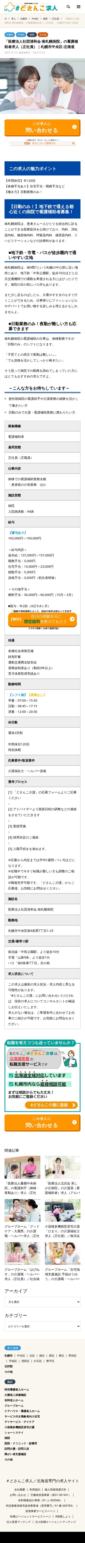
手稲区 (13, 1361)
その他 (9, 1372)
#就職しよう (63, 1516)
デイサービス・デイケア (19, 1422)
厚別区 (72, 1355)
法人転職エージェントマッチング (55, 1522)
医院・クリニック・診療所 (21, 1443)
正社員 (42, 34)
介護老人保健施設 (15, 1395)
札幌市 (9, 34)
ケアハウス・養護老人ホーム (22, 1411)
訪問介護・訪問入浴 (17, 1449)
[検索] (68, 6)
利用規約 (34, 1489)
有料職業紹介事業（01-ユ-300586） (40, 1500)
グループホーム (14, 1405)
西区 (51, 1355)
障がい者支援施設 (15, 1454)
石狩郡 (9, 1366)
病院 (32, 34)
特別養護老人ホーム (17, 1389)
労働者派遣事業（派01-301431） (50, 1495)
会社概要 (19, 1489)
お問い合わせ (18, 1495)
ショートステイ (14, 1432)
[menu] (78, 6)
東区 (61, 1355)
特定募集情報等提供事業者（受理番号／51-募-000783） (40, 1506)
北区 (32, 1355)
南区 (42, 1355)
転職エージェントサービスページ (30, 1516)
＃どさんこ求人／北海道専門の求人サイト (42, 1481)
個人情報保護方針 (55, 1489)
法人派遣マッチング (18, 1522)
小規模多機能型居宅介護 (19, 1427)
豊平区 (50, 1361)
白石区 (38, 1361)
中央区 (21, 34)
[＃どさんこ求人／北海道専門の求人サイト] (31, 7)
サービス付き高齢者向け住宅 (22, 1416)
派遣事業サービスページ (40, 1511)
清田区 (25, 1361)
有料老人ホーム (14, 1400)
